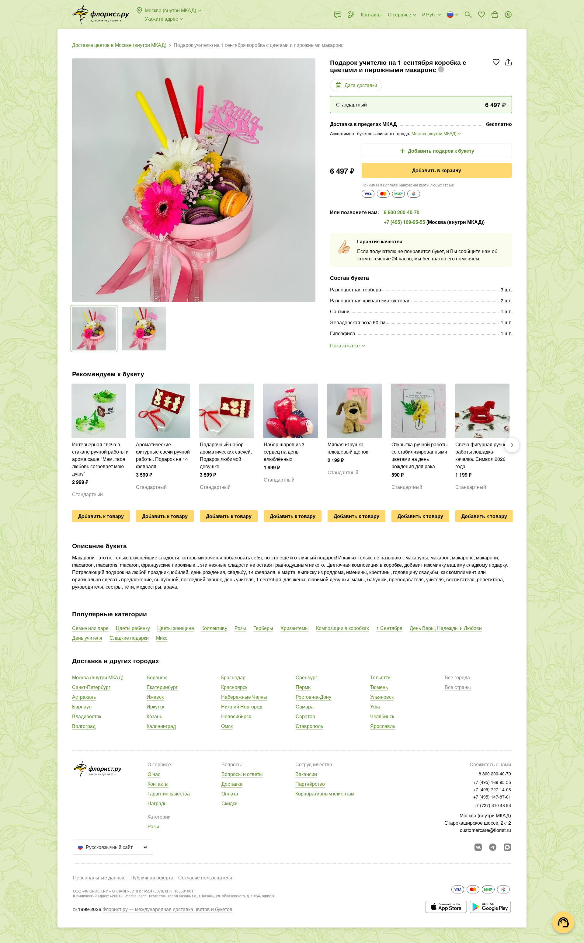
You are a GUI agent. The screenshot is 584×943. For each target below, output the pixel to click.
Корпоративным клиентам (324, 793)
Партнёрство (310, 783)
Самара (305, 706)
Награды (158, 803)
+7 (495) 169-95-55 (404, 221)
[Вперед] (312, 180)
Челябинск (382, 716)
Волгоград (84, 725)
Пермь (303, 687)
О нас (154, 774)
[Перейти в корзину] (495, 15)
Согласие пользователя (205, 877)
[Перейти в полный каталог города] (100, 15)
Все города (457, 677)
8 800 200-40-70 (401, 212)
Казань (154, 716)
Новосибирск (236, 716)
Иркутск (155, 706)
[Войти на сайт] (508, 15)
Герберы (263, 628)
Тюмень (379, 687)
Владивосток (86, 716)
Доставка (231, 783)
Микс (161, 637)
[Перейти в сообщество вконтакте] (478, 847)
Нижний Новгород (241, 706)
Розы (240, 628)
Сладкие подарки (129, 637)
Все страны (458, 687)
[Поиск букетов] (468, 15)
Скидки (229, 803)
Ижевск (155, 696)
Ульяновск (382, 696)
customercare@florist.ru (485, 829)
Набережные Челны (244, 696)
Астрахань (84, 696)
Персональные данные (99, 877)
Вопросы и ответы (242, 774)
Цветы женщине (175, 628)
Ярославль (382, 725)
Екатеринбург (162, 687)
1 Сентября (389, 628)
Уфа (375, 706)
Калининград (161, 725)
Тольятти (380, 677)
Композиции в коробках (342, 628)
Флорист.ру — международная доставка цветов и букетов (167, 909)
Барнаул (82, 706)
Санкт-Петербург (91, 687)
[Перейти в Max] (507, 847)
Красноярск (234, 687)
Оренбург (306, 677)
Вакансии (306, 774)
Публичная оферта (151, 877)
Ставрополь (309, 725)
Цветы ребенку (133, 628)
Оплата (229, 793)
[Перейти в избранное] (481, 15)
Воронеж (157, 677)
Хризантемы (294, 628)
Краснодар (233, 677)
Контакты (158, 783)
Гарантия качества (169, 793)
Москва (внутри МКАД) (97, 677)
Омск (227, 725)
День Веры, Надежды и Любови (446, 628)
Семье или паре (90, 628)
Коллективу (214, 628)
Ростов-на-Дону (313, 696)
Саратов (305, 716)
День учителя (87, 637)
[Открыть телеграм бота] (493, 847)
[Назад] (75, 180)
